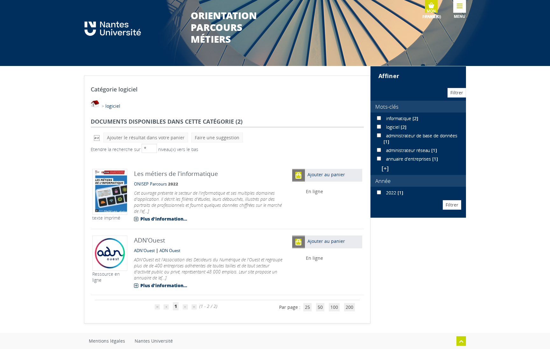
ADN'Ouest (144, 250)
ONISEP (141, 184)
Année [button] (383, 181)
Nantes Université (154, 341)
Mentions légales (107, 341)
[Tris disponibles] (97, 137)
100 (334, 307)
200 (349, 307)
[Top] (461, 341)
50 (320, 307)
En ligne (314, 191)
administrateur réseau (408, 150)
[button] (298, 175)
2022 (392, 193)
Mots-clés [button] (386, 106)
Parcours (158, 184)
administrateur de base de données (421, 136)
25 (307, 307)
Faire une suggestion (217, 137)
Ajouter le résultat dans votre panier (146, 137)
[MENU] (459, 6)
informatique (399, 118)
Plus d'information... (163, 219)
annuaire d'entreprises (409, 159)
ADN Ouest (169, 250)
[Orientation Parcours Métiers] (116, 28)
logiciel (112, 106)
